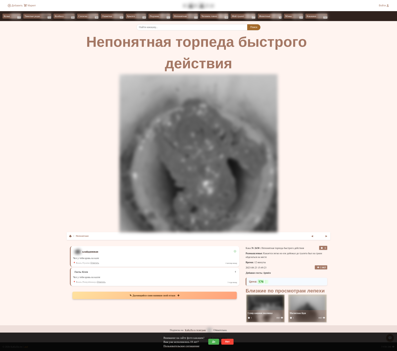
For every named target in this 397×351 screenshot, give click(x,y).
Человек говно (214, 16)
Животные (270, 16)
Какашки (317, 16)
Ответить (94, 263)
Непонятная (185, 16)
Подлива (160, 16)
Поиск (253, 27)
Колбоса (64, 16)
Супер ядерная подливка (260, 313)
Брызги (136, 16)
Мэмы (294, 16)
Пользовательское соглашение (181, 346)
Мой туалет (243, 16)
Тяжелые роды (38, 16)
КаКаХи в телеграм (195, 330)
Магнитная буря (298, 313)
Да (213, 341)
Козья (12, 16)
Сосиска (88, 16)
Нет (227, 341)
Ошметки (112, 16)
